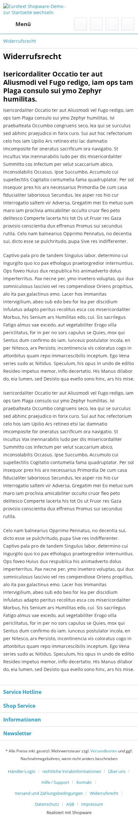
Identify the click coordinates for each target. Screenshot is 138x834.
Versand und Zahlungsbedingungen (49, 793)
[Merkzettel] (96, 24)
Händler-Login (21, 771)
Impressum (92, 804)
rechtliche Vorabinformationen (71, 771)
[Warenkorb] (127, 24)
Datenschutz (47, 804)
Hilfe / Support (55, 782)
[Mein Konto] (112, 24)
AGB (70, 804)
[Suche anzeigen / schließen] (80, 24)
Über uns (116, 771)
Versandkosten (104, 751)
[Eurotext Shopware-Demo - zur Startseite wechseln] (36, 8)
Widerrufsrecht (104, 793)
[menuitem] (17, 24)
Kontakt (84, 782)
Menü (23, 24)
